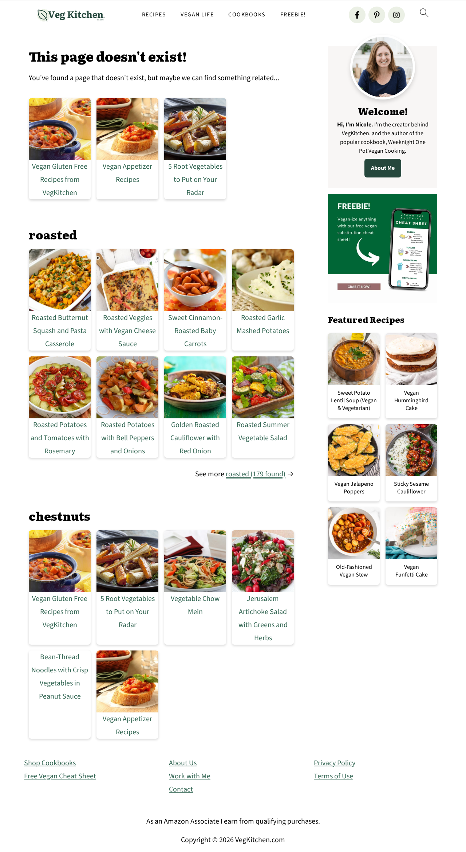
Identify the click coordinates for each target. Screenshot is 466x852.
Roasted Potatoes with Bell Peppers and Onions (127, 438)
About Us (183, 763)
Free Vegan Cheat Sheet (60, 776)
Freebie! (293, 14)
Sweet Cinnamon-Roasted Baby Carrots (195, 331)
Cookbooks (247, 14)
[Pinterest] (376, 15)
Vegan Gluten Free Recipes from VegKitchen (59, 179)
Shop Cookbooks (50, 763)
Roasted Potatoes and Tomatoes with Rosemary (60, 438)
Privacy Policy (334, 763)
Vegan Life (197, 14)
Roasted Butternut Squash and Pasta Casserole (60, 331)
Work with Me (189, 776)
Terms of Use (333, 776)
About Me (383, 168)
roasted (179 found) (255, 474)
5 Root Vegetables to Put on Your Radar (195, 179)
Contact (181, 789)
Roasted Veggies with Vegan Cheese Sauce (127, 331)
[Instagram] (396, 15)
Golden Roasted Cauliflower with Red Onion (195, 438)
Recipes (154, 14)
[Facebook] (357, 15)
